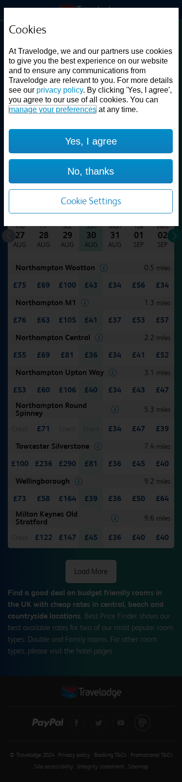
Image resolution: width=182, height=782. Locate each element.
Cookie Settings (91, 201)
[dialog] (91, 117)
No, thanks (90, 171)
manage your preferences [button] (53, 109)
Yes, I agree (91, 141)
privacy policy (59, 90)
